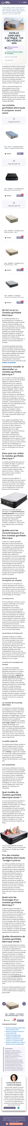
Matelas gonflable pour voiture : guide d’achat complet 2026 (15, 1043)
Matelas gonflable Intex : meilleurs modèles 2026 (13, 1036)
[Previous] (4, 1004)
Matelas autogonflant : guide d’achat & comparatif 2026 (15, 1039)
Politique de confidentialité (16, 1123)
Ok (7, 1123)
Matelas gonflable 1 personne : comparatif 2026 (15, 1032)
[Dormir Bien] (6, 2)
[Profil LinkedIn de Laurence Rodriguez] (18, 1108)
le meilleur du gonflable (13, 361)
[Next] (24, 1004)
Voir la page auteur (10, 1108)
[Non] (26, 1120)
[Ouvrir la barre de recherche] (19, 2)
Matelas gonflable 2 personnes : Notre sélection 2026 (16, 1028)
